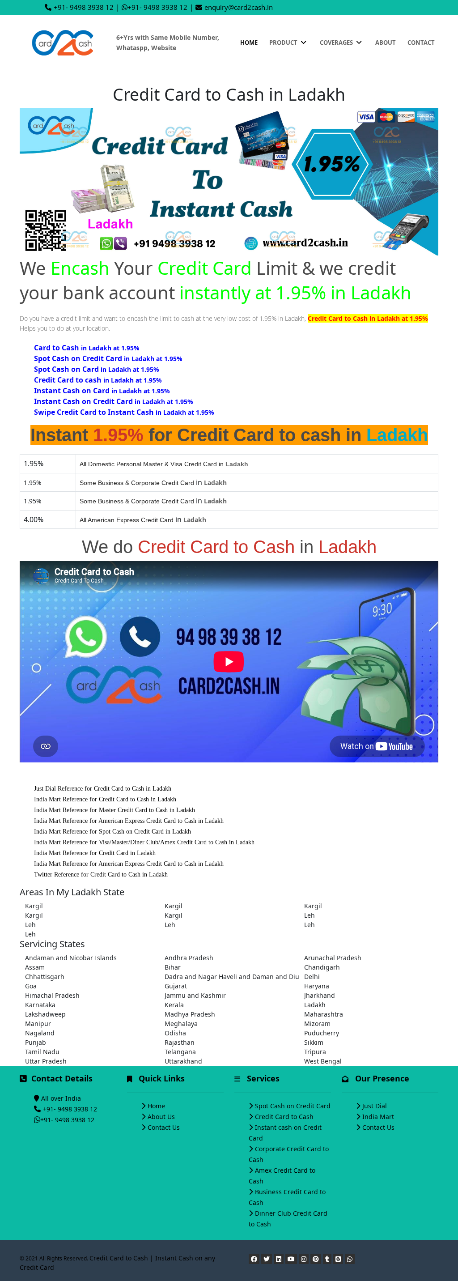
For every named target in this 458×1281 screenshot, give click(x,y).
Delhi (312, 976)
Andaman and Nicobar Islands (71, 957)
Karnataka (40, 1004)
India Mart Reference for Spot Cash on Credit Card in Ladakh (112, 831)
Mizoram (317, 1023)
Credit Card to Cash (284, 1116)
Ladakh (315, 1004)
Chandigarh (322, 967)
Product (284, 42)
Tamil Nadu (42, 1051)
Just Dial (374, 1106)
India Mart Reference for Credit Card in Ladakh (95, 853)
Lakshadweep (45, 1014)
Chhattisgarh (44, 976)
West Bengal (323, 1061)
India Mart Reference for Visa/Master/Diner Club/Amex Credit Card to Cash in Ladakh (144, 842)
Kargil (34, 906)
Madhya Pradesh (190, 1014)
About (385, 42)
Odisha (175, 1033)
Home (249, 42)
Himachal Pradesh (52, 995)
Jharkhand (319, 995)
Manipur (38, 1023)
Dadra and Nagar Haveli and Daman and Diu (229, 976)
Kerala (174, 1004)
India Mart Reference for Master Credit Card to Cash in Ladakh (114, 810)
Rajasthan (180, 1042)
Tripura (315, 1051)
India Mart (378, 1116)
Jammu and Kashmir (195, 995)
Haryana (316, 986)
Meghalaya (181, 1023)
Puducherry (321, 1033)
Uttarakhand (183, 1061)
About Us (161, 1116)
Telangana (180, 1051)
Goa (31, 986)
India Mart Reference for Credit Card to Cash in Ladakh (105, 799)
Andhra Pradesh (189, 957)
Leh (309, 915)
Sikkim (313, 1042)
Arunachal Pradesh (332, 957)
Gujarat (176, 986)
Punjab (35, 1042)
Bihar (173, 967)
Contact (421, 42)
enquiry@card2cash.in (238, 7)
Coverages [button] (337, 42)
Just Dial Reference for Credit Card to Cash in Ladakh (102, 788)
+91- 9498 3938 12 (84, 7)
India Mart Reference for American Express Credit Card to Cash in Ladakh (129, 820)
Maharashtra (323, 1014)
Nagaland (40, 1033)
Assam (35, 967)
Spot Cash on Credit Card (293, 1106)
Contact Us (164, 1127)
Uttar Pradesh (46, 1061)
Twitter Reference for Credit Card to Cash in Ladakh (101, 874)
